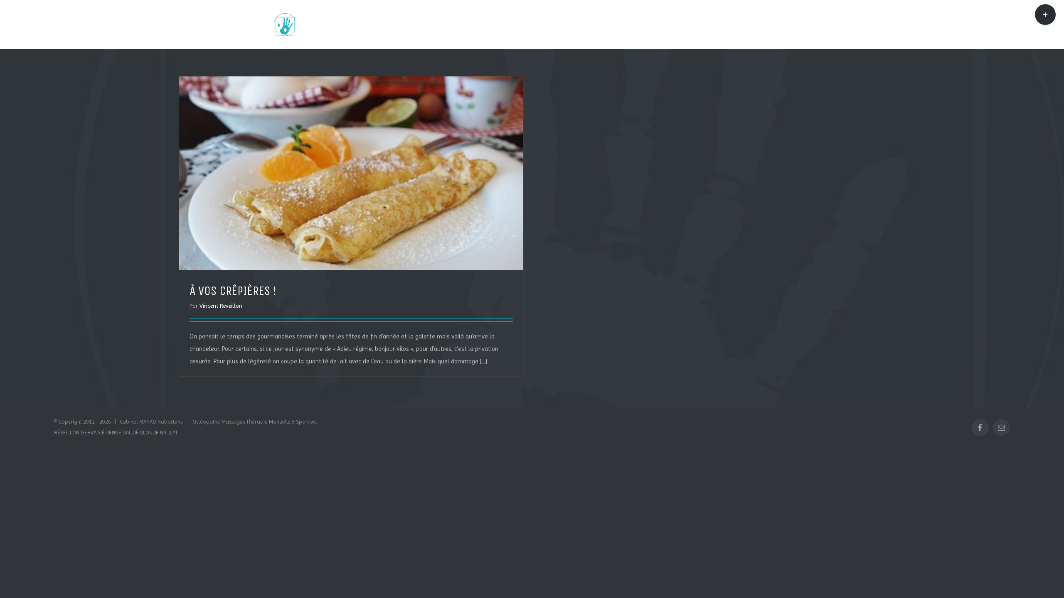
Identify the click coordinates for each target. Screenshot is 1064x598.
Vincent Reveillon (221, 305)
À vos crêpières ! (233, 290)
